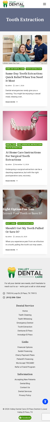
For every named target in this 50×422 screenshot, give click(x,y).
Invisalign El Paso (25, 334)
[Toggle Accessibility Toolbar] (45, 402)
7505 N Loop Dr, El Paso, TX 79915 (21, 293)
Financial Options (25, 347)
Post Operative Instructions (29, 144)
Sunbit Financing (25, 351)
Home (25, 311)
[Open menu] (44, 4)
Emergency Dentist (25, 323)
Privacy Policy (25, 395)
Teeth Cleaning (25, 315)
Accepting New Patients (25, 379)
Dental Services (25, 391)
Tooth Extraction (34, 69)
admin (10, 85)
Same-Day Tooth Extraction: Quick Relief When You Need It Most (24, 77)
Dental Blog (25, 383)
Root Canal (11, 223)
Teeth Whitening (25, 319)
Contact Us (25, 387)
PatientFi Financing (25, 359)
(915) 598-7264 (13, 297)
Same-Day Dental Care (15, 69)
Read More (12, 102)
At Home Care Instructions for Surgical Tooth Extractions (23, 156)
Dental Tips (11, 144)
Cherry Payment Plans (25, 355)
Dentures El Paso (25, 331)
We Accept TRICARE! (25, 363)
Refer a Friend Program (25, 367)
